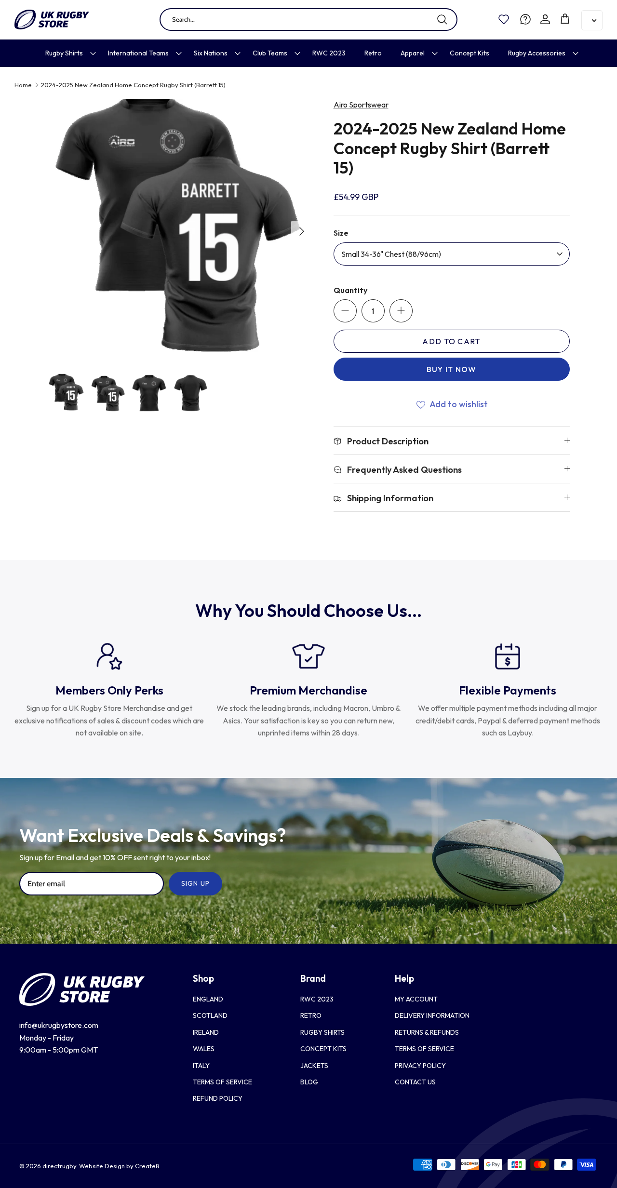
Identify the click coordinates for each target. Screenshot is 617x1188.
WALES (204, 1048)
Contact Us (415, 1082)
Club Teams (270, 53)
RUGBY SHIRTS (322, 1032)
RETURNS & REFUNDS (427, 1032)
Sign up (195, 883)
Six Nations (211, 53)
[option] (180, 231)
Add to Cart (451, 341)
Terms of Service (222, 1082)
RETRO (311, 1015)
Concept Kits (469, 53)
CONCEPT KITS (323, 1048)
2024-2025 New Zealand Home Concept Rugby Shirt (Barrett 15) (133, 85)
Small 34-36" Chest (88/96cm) (391, 254)
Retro (373, 53)
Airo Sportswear (361, 104)
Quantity (350, 290)
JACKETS (314, 1065)
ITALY (201, 1065)
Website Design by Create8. (120, 1166)
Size (341, 233)
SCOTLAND (210, 1015)
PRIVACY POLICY (420, 1065)
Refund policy (217, 1098)
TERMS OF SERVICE (424, 1048)
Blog (309, 1082)
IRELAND (206, 1032)
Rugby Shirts (64, 53)
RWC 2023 (329, 53)
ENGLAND (208, 999)
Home (23, 85)
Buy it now (452, 369)
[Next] (301, 231)
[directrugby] (51, 19)
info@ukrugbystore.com (58, 1025)
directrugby (59, 1166)
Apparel (413, 53)
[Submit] (442, 19)
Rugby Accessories (536, 53)
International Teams (138, 53)
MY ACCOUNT (416, 999)
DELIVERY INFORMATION (432, 1015)
